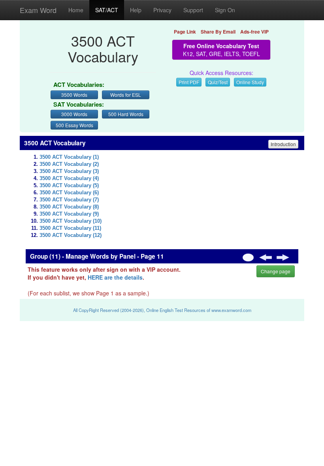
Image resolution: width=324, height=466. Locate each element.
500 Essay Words (74, 125)
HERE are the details (115, 277)
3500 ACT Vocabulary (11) (70, 228)
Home (75, 10)
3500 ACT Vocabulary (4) (69, 178)
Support (193, 10)
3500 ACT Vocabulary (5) (69, 185)
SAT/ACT (106, 10)
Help (135, 10)
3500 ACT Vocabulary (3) (69, 171)
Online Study (250, 82)
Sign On (225, 10)
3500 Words (74, 94)
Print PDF (189, 82)
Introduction (283, 144)
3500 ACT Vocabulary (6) (69, 192)
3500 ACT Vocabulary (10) (71, 221)
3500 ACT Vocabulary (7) (69, 200)
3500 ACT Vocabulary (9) (69, 214)
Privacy (162, 10)
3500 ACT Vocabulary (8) (69, 207)
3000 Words (74, 114)
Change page (275, 271)
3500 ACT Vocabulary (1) (69, 157)
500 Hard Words (125, 114)
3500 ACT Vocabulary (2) (69, 164)
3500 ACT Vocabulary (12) (71, 235)
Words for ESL (125, 94)
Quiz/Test (218, 82)
